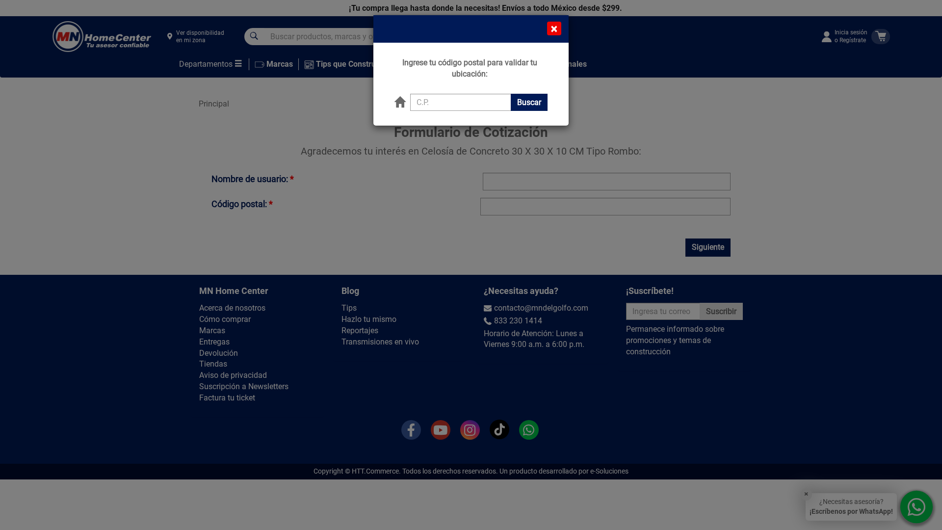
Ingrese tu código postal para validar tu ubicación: (469, 68)
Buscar (529, 102)
